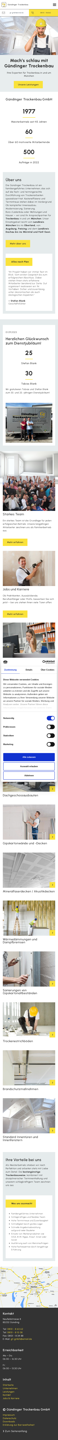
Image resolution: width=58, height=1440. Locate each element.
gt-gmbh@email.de (21, 1339)
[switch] (51, 727)
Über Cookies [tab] (47, 670)
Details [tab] (29, 670)
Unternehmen (10, 1388)
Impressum (9, 1415)
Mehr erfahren (15, 542)
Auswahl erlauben (29, 766)
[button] (54, 4)
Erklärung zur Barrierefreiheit (18, 1425)
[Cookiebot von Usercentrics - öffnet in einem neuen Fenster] (42, 662)
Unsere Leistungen (28, 84)
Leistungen (8, 1391)
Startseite (8, 1385)
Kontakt (7, 1395)
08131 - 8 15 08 (14, 1332)
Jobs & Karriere (11, 1398)
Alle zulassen (29, 757)
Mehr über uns (18, 243)
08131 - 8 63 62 (15, 1329)
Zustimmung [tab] (10, 670)
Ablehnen (29, 775)
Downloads (9, 1421)
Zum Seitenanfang (16, 1431)
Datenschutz (9, 1418)
